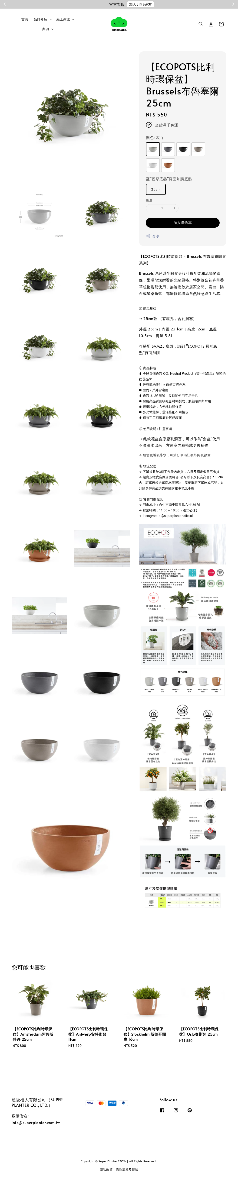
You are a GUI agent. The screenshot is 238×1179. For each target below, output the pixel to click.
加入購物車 (182, 222)
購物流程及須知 (127, 1169)
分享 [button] (155, 236)
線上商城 (63, 19)
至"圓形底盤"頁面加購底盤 (169, 178)
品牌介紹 (40, 19)
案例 (45, 29)
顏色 (155, 137)
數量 (149, 200)
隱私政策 (106, 1169)
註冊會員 (155, 4)
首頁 (24, 19)
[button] (201, 24)
